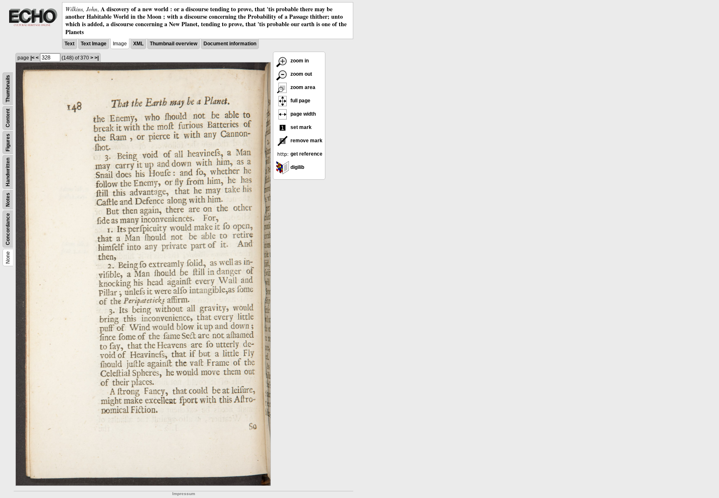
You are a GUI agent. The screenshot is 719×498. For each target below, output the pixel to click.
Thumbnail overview (173, 44)
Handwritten (8, 172)
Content (8, 118)
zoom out (300, 74)
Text (69, 44)
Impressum (183, 493)
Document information (229, 44)
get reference (305, 154)
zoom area (302, 87)
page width (302, 114)
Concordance (8, 229)
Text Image (94, 44)
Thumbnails (8, 88)
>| (96, 58)
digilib (296, 167)
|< (32, 58)
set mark (300, 127)
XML (138, 44)
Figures (8, 142)
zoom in (299, 61)
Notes (8, 200)
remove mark (305, 141)
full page (299, 101)
